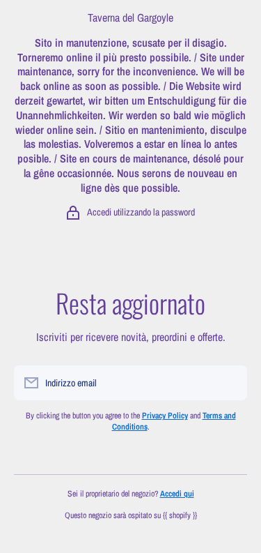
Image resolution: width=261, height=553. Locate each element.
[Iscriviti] (229, 382)
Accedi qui (177, 493)
